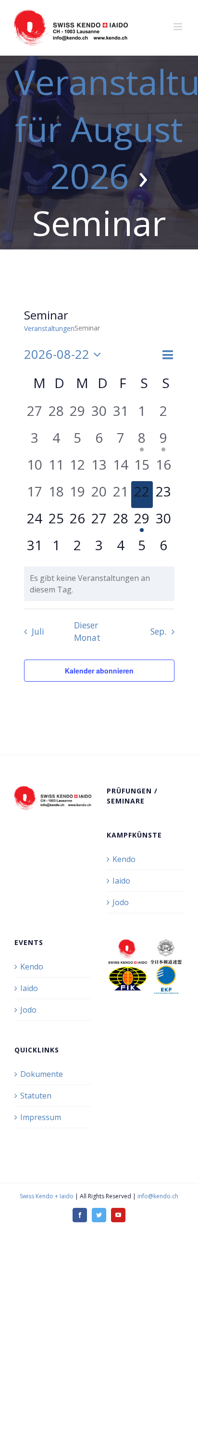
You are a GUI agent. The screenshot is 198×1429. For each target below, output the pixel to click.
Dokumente (41, 1074)
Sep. (158, 631)
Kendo (124, 859)
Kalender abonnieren (99, 670)
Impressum (40, 1117)
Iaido (121, 880)
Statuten (35, 1095)
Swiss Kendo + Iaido (47, 1196)
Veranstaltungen (49, 328)
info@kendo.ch (157, 1196)
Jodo (120, 902)
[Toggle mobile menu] (178, 27)
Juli (38, 631)
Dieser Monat (87, 631)
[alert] (99, 584)
